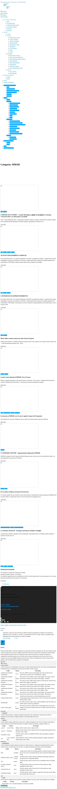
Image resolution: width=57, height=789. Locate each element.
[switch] (1, 720)
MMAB (5, 211)
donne (2, 566)
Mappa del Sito (13, 625)
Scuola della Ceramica (21, 2)
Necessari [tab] (3, 661)
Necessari (4, 663)
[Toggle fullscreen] (2, 628)
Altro (2, 335)
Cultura (9, 252)
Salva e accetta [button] (4, 785)
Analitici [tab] (3, 718)
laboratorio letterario (5, 527)
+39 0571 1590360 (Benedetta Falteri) (10, 606)
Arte (2, 211)
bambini (5, 252)
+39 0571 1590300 (5, 604)
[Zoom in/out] (4, 628)
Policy (25, 625)
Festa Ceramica (13, 2)
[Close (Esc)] (1, 628)
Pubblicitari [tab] (3, 741)
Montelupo (17, 412)
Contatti (9, 609)
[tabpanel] (28, 688)
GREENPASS (6, 412)
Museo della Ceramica (5, 2)
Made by (5, 625)
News (6, 488)
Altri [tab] (2, 776)
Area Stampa (4, 609)
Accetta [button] (16, 638)
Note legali (20, 625)
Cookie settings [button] (6, 638)
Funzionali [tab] (3, 711)
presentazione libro (18, 527)
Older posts (6, 584)
